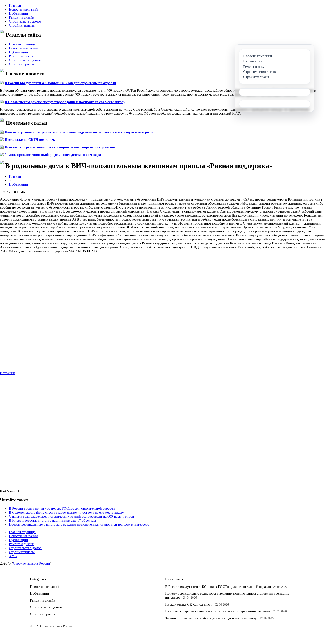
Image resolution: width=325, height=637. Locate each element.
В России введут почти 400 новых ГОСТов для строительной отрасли (60, 83)
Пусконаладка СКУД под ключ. (30, 139)
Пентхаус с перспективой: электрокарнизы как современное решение (60, 147)
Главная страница (22, 44)
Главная (15, 5)
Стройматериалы (22, 25)
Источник (7, 373)
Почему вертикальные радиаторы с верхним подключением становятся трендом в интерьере (79, 132)
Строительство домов (25, 21)
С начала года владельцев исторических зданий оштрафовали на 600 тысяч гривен (71, 516)
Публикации (18, 13)
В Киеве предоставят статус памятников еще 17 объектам (52, 520)
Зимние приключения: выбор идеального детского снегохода (53, 155)
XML (13, 556)
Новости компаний (23, 9)
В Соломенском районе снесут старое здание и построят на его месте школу (65, 102)
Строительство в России (31, 563)
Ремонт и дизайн (21, 17)
